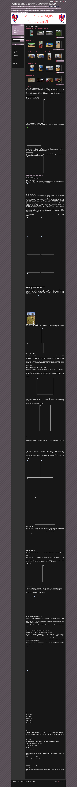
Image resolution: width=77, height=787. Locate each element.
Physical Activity (16, 30)
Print (65, 1)
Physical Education (17, 28)
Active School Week (17, 34)
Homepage (51, 1)
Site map (56, 1)
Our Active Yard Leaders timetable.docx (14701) (34, 175)
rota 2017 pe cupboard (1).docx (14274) (33, 178)
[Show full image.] (31, 33)
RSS (61, 1)
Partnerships (16, 32)
